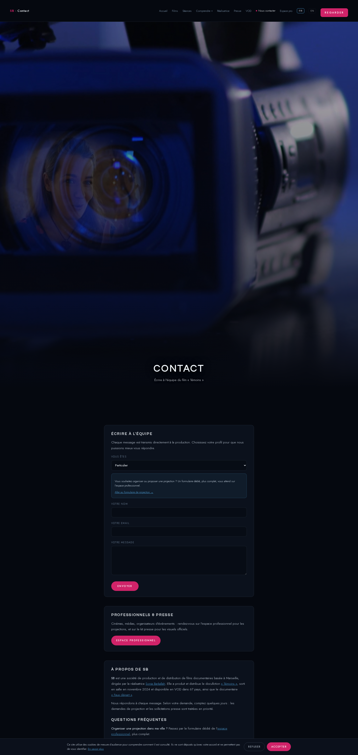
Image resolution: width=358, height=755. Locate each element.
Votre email (120, 523)
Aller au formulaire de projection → (134, 492)
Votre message (122, 542)
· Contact (19, 10)
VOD (248, 11)
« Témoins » (229, 683)
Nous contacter (266, 11)
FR (300, 11)
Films (175, 11)
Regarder (334, 13)
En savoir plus (96, 749)
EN (312, 11)
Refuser (254, 747)
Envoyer (124, 586)
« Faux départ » (121, 694)
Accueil (163, 11)
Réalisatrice (223, 11)
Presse (237, 11)
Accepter (279, 747)
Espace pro (286, 11)
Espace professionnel (136, 640)
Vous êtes (119, 456)
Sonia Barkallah (155, 683)
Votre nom (119, 504)
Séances (187, 11)
